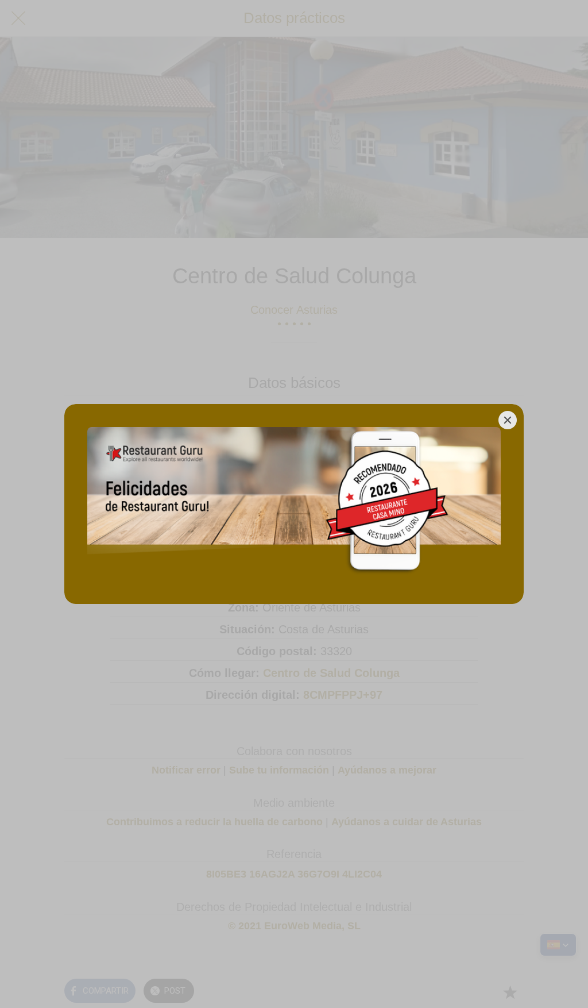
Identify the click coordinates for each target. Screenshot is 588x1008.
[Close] (507, 420)
